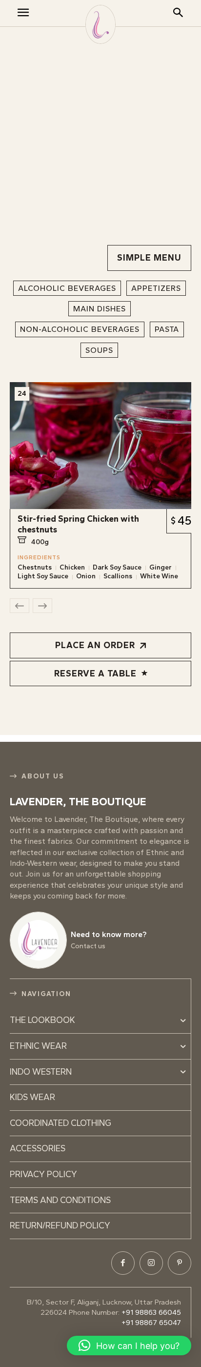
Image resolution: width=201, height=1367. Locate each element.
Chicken (72, 567)
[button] (129, 1345)
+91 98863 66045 (151, 1312)
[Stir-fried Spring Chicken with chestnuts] (100, 445)
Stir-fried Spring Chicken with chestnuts (78, 524)
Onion (86, 576)
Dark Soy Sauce (117, 567)
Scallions (117, 576)
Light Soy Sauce (43, 576)
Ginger (160, 567)
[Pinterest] (179, 1263)
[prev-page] (19, 605)
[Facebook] (123, 1263)
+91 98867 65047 (151, 1322)
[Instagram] (151, 1263)
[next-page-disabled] (42, 605)
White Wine (159, 576)
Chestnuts (35, 567)
